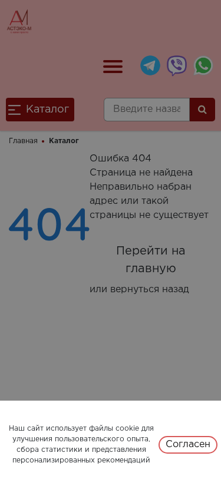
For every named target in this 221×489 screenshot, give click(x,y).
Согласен (188, 444)
